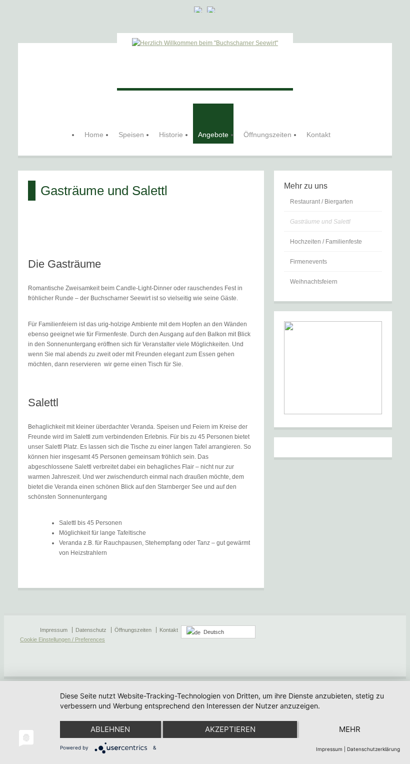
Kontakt (318, 135)
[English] (211, 10)
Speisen (131, 135)
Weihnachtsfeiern (314, 281)
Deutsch (212, 632)
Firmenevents (308, 261)
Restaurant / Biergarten (321, 201)
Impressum (329, 749)
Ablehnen (110, 729)
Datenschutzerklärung (373, 749)
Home (94, 135)
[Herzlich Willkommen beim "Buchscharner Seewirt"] (205, 43)
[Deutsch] (198, 10)
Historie (171, 135)
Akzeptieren (230, 729)
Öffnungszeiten (268, 135)
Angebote (213, 135)
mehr (349, 729)
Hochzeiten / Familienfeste (326, 241)
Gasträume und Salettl (320, 221)
